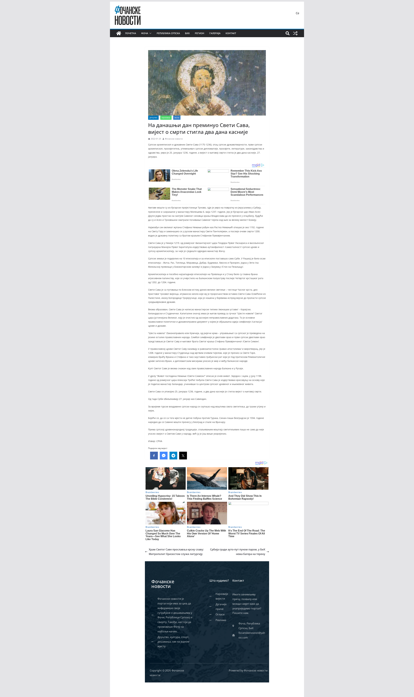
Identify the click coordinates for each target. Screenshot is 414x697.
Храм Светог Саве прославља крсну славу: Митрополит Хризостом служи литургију (176, 552)
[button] (150, 33)
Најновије (166, 118)
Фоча (144, 33)
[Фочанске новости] (119, 33)
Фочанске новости (174, 138)
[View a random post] (295, 33)
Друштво (153, 118)
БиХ (187, 33)
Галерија (214, 33)
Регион (199, 33)
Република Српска (168, 33)
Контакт (231, 33)
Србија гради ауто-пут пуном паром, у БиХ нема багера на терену (237, 552)
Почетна (130, 33)
